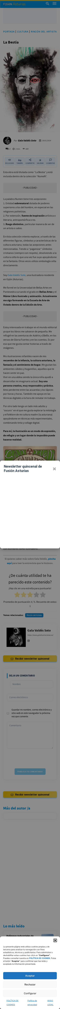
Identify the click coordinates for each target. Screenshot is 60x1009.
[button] (55, 940)
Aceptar (30, 975)
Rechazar (30, 984)
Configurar (30, 993)
